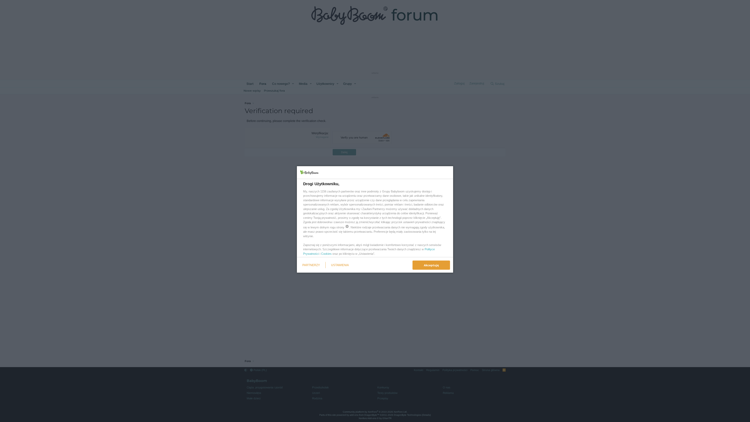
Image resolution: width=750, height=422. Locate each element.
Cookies (326, 253)
